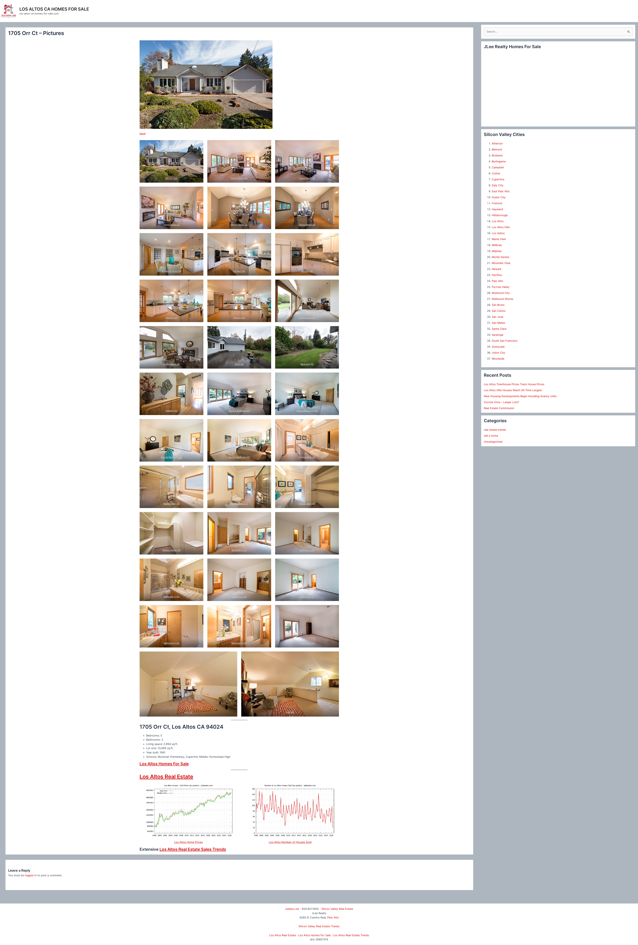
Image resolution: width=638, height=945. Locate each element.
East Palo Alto (501, 191)
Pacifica (497, 275)
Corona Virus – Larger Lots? (501, 402)
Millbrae (497, 245)
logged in (31, 875)
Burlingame (499, 161)
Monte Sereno (500, 257)
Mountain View (501, 263)
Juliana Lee (292, 908)
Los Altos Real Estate (166, 776)
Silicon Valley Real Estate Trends (319, 926)
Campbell (498, 167)
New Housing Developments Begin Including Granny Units (520, 396)
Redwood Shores (502, 299)
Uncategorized (493, 441)
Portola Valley (500, 287)
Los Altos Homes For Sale (164, 763)
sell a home (491, 435)
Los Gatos (498, 233)
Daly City (497, 185)
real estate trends (495, 429)
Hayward (497, 209)
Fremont (497, 203)
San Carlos (498, 310)
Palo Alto (497, 281)
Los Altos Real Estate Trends (351, 935)
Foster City (499, 197)
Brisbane (497, 155)
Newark (496, 269)
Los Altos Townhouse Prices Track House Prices (514, 384)
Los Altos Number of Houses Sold (290, 842)
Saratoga (497, 334)
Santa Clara (499, 328)
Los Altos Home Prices (188, 842)
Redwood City (501, 293)
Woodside (498, 358)
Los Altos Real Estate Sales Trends (193, 849)
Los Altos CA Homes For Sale (54, 9)
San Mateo (498, 322)
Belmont (497, 149)
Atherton (497, 143)
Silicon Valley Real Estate (337, 908)
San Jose (497, 316)
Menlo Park (499, 239)
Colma (496, 173)
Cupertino (498, 179)
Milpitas (497, 251)
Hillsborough (500, 215)
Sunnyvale (498, 346)
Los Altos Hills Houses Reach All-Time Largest (513, 390)
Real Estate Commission (499, 408)
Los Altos (498, 221)
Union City (498, 352)
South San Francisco (505, 340)
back (143, 133)
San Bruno (498, 304)
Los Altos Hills (501, 227)
